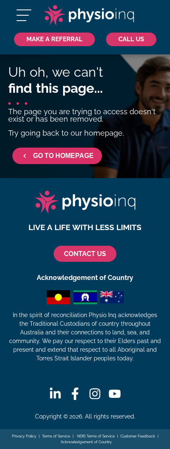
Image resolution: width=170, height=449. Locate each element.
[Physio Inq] (89, 15)
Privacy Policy (24, 436)
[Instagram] (95, 394)
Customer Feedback (137, 436)
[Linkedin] (55, 394)
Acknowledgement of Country (86, 442)
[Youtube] (115, 394)
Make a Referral (54, 38)
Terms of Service (56, 436)
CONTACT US (85, 253)
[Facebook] (75, 394)
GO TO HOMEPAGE (63, 155)
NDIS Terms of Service (95, 436)
